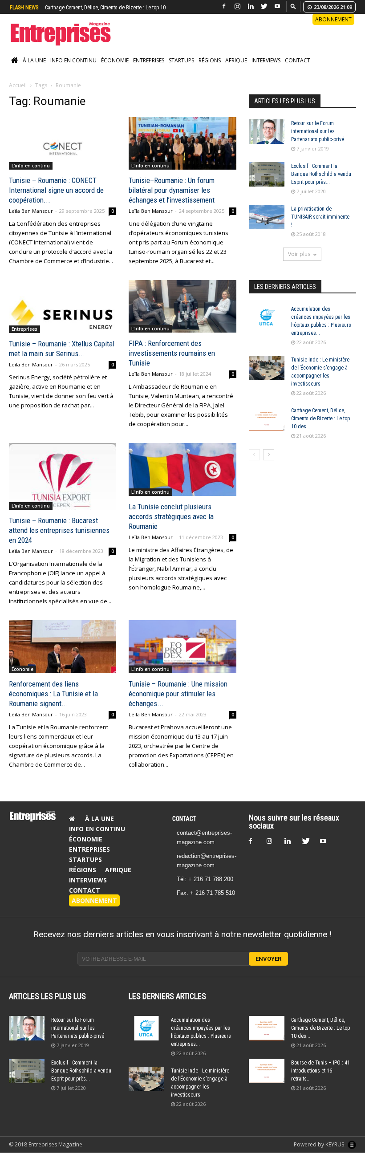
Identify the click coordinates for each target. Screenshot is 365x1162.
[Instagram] (237, 6)
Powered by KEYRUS (319, 1144)
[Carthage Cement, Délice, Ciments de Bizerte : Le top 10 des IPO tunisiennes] (266, 418)
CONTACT (184, 818)
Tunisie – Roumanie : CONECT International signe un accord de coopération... (56, 190)
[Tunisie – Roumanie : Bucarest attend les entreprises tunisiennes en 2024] (62, 476)
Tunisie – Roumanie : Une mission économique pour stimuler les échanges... (178, 693)
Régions (210, 60)
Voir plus (299, 254)
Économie (115, 60)
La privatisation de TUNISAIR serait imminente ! (320, 217)
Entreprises (148, 60)
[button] (293, 6)
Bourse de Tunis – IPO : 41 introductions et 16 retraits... (320, 1071)
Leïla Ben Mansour (31, 210)
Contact (297, 60)
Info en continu (73, 60)
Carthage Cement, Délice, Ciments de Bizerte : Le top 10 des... (320, 418)
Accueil (18, 85)
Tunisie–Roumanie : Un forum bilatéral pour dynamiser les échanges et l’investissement (172, 190)
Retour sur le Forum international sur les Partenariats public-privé (317, 131)
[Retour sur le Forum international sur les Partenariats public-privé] (266, 131)
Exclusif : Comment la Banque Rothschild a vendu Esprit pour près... (321, 174)
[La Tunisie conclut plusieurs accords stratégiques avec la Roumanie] (182, 469)
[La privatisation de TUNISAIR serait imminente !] (266, 217)
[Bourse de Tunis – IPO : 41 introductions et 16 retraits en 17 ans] (266, 1071)
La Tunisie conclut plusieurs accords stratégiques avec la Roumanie (171, 516)
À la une (34, 60)
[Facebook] (224, 6)
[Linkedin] (250, 6)
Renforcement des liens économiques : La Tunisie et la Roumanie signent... (53, 693)
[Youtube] (277, 6)
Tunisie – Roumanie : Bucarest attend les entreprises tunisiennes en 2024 (59, 530)
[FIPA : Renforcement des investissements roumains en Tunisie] (182, 306)
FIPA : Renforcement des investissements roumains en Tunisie (172, 353)
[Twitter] (264, 6)
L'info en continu (31, 166)
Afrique (236, 60)
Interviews (265, 60)
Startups (181, 60)
